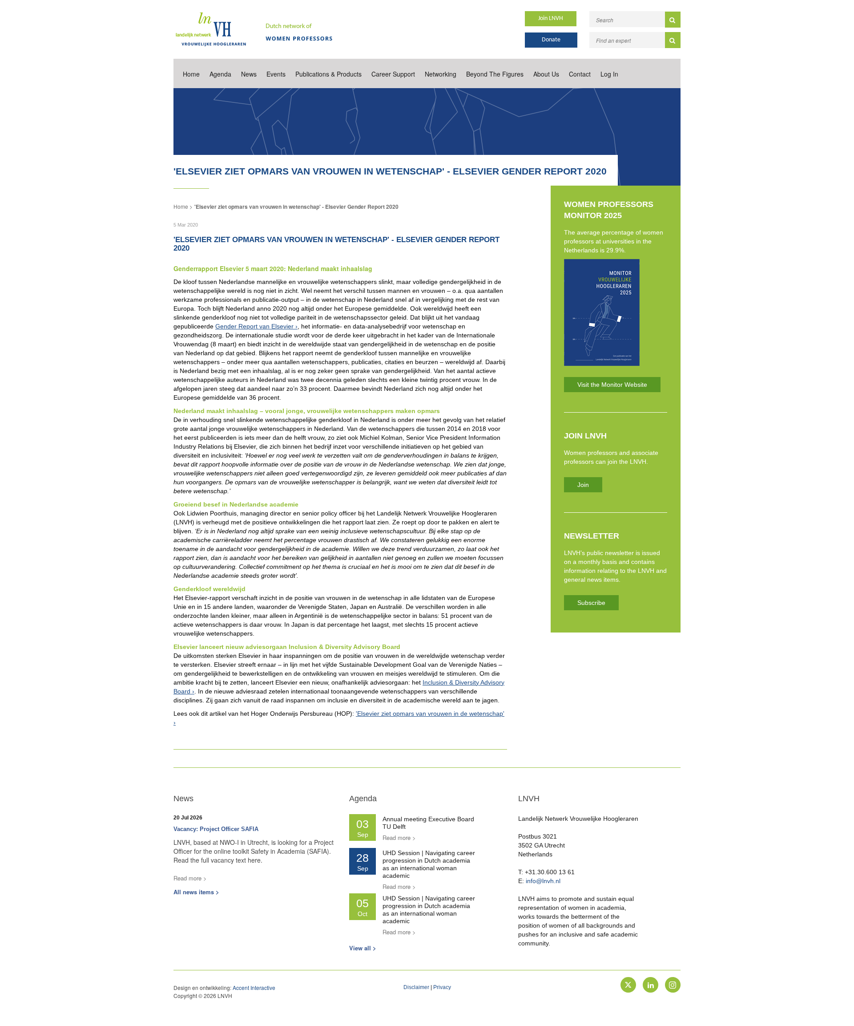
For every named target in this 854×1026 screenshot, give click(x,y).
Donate (551, 39)
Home (191, 73)
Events (276, 73)
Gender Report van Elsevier (254, 326)
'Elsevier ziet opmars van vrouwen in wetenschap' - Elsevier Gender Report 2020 (296, 207)
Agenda (220, 73)
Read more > (190, 878)
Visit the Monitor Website (612, 384)
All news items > (196, 892)
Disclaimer (416, 987)
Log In (609, 73)
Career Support (393, 73)
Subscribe (591, 602)
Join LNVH (550, 18)
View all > (362, 948)
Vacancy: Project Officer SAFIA (215, 829)
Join (583, 484)
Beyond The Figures (495, 73)
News (249, 73)
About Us (546, 73)
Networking (440, 73)
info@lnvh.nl (543, 880)
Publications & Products (328, 73)
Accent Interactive (254, 987)
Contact (580, 73)
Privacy (442, 987)
